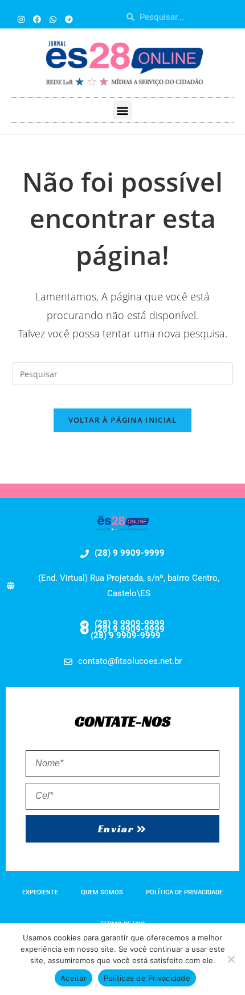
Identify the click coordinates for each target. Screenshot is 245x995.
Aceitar (73, 977)
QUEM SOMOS (102, 892)
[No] (230, 959)
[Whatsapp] (53, 19)
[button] (122, 110)
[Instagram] (21, 19)
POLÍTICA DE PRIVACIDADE (184, 892)
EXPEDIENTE (40, 892)
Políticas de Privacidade (147, 977)
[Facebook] (37, 19)
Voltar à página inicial (122, 420)
